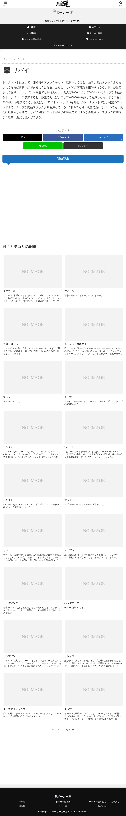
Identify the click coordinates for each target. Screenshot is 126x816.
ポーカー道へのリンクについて (104, 801)
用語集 (22, 806)
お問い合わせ (104, 806)
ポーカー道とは (63, 801)
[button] (83, 145)
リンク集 (63, 806)
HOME (22, 801)
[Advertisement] (63, 203)
